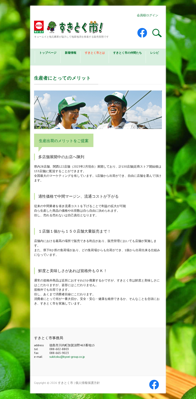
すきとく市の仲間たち (127, 52)
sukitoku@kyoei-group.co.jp (67, 357)
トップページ (47, 52)
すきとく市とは (95, 52)
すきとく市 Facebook (145, 33)
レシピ (154, 52)
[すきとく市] (71, 28)
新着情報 (70, 52)
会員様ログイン (147, 15)
